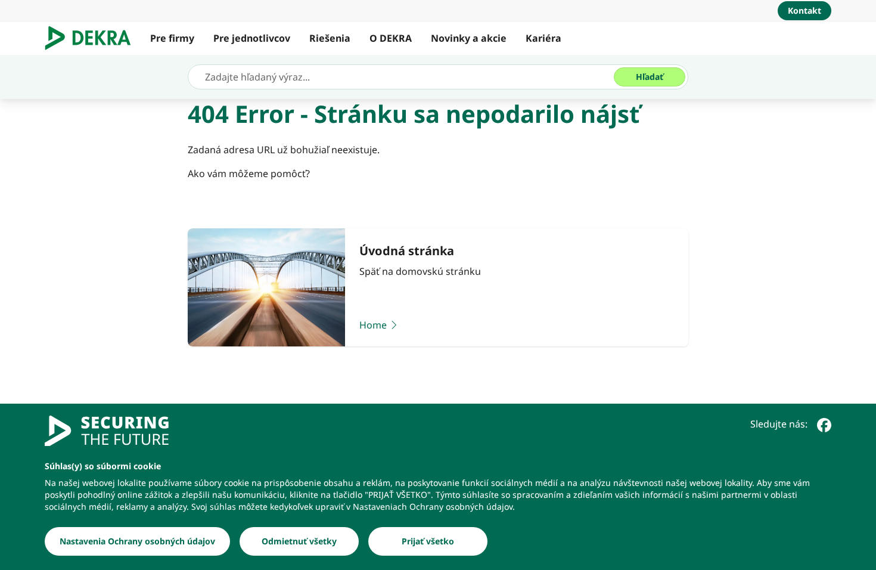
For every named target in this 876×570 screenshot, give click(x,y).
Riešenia (329, 38)
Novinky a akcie (469, 38)
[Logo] (93, 38)
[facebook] (824, 424)
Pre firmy (172, 38)
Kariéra (543, 38)
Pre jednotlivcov (251, 38)
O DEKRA (390, 38)
